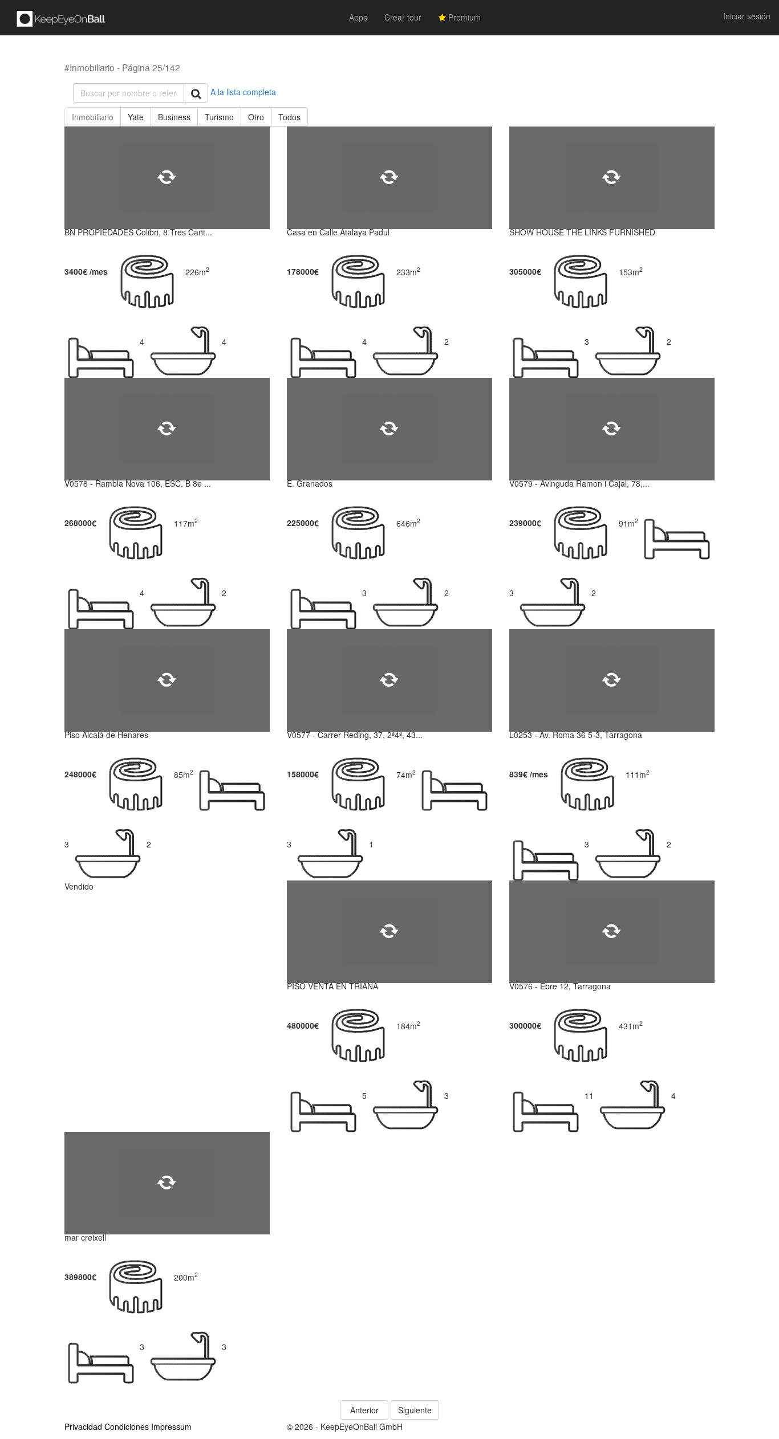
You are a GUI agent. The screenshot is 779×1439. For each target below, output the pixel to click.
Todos (289, 117)
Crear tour (402, 17)
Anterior (364, 1410)
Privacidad (83, 1426)
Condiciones (126, 1426)
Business (174, 117)
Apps (358, 17)
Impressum (171, 1426)
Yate (136, 117)
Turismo (219, 117)
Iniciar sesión (746, 16)
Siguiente (415, 1410)
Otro (256, 117)
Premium (463, 17)
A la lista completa (243, 91)
